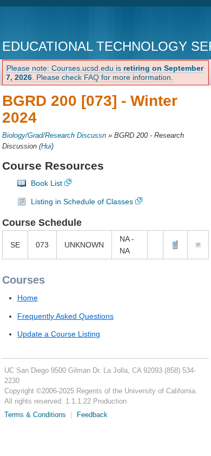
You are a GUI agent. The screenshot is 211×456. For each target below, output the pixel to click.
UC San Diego (64, 24)
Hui (46, 146)
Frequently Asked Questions (65, 316)
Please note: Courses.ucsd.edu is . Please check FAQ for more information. (104, 73)
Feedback (92, 415)
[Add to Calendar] (198, 244)
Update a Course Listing (58, 334)
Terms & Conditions (35, 415)
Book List (46, 183)
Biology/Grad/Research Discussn (54, 135)
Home (27, 297)
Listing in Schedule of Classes (82, 201)
